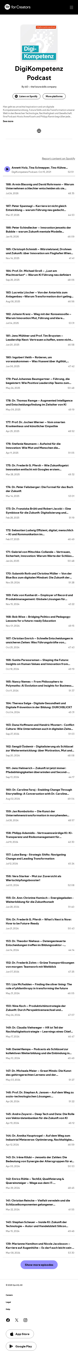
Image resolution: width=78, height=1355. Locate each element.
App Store (22, 1334)
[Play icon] (7, 169)
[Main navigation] (71, 7)
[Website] (39, 131)
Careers (9, 1295)
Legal (8, 1302)
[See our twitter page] (17, 1320)
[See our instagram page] (25, 1320)
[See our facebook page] (8, 1320)
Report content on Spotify (58, 158)
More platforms (54, 96)
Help (8, 1309)
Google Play (23, 1346)
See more (8, 121)
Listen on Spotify (28, 96)
